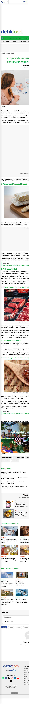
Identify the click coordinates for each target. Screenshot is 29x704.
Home (7, 38)
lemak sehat (14, 460)
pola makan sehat (19, 457)
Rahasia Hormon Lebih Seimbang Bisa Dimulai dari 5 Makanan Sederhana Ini (14, 477)
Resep (12, 38)
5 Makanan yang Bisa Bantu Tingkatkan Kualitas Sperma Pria (13, 473)
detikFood (4, 53)
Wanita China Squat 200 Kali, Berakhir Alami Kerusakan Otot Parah (22, 601)
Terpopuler (5, 41)
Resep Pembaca (19, 38)
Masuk (25, 1)
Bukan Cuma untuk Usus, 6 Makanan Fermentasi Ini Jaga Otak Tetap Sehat (8, 560)
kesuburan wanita (7, 457)
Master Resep (22, 41)
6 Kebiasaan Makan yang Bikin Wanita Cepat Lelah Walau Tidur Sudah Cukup (14, 487)
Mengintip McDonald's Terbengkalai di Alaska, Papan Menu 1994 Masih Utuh (7, 602)
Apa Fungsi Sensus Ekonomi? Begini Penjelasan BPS (20, 583)
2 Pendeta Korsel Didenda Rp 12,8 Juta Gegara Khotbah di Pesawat (6, 584)
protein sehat (6, 460)
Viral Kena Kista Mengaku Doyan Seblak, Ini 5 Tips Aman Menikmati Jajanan (14, 482)
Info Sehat (11, 53)
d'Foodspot (13, 41)
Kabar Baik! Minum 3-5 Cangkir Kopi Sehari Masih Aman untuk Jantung (9, 541)
